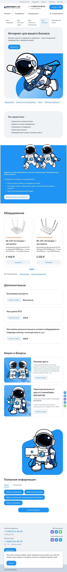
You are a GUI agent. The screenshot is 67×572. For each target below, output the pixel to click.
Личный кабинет (57, 13)
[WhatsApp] (60, 531)
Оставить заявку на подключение (17, 197)
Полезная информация (52, 102)
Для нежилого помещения (32, 22)
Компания (52, 2)
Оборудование (33, 13)
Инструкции (17, 485)
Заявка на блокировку (13, 503)
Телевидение (19, 13)
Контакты (60, 2)
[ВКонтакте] (56, 539)
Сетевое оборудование (38, 274)
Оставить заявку (14, 300)
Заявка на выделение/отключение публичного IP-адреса (24, 497)
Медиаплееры (24, 274)
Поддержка (35, 2)
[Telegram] (56, 531)
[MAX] (52, 531)
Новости (43, 2)
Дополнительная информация (26, 102)
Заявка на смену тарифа (34, 492)
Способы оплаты (24, 2)
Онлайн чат (55, 7)
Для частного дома (20, 22)
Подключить (14, 47)
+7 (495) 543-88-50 (37, 6)
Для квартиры (9, 21)
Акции (40, 102)
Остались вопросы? (33, 510)
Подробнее (18, 262)
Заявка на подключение (13, 492)
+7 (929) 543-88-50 (13, 541)
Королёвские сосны (56, 21)
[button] (35, 269)
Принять (11, 563)
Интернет (7, 13)
